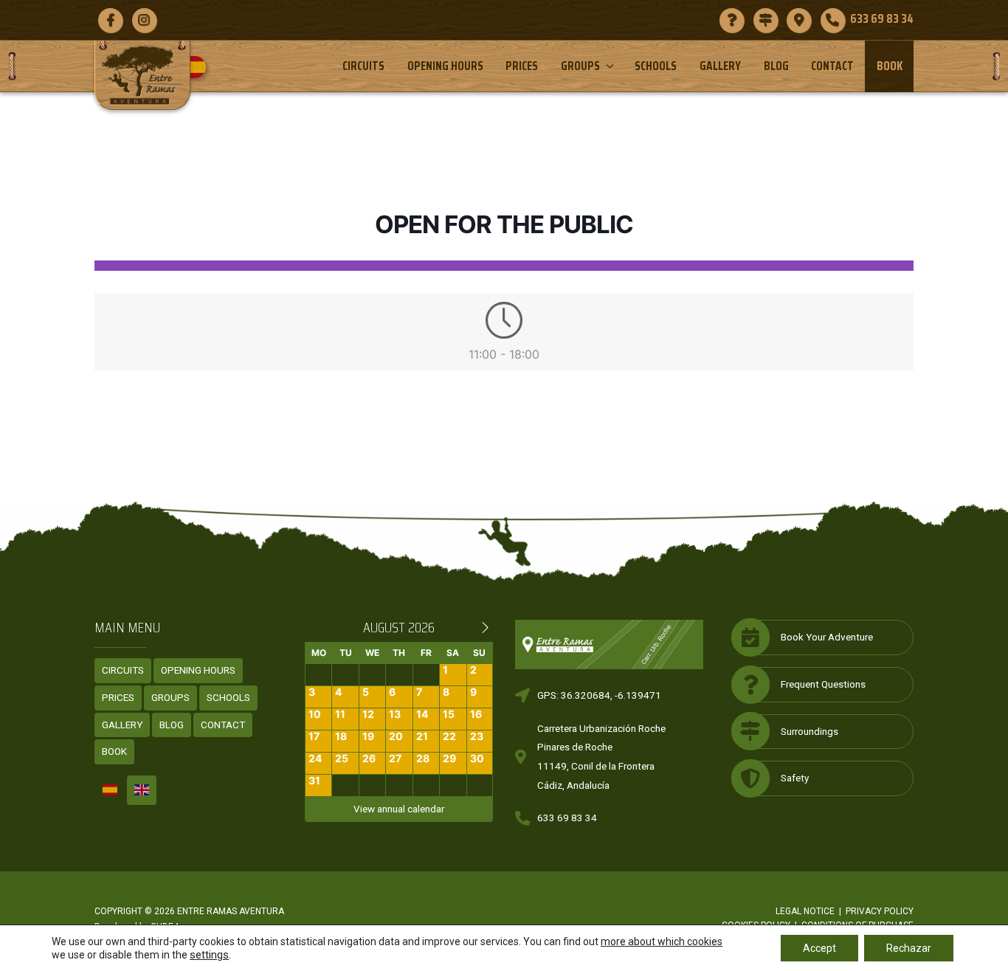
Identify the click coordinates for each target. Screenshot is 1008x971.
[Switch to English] (141, 790)
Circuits (363, 65)
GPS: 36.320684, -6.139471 (599, 695)
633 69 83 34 (567, 817)
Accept (819, 948)
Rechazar (908, 948)
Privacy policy (880, 911)
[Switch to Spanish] (200, 67)
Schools (656, 65)
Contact (832, 65)
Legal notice (805, 911)
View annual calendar (398, 809)
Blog (776, 65)
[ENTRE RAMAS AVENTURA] (142, 75)
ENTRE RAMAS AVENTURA (230, 911)
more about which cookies (661, 941)
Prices (521, 65)
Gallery (720, 65)
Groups (580, 65)
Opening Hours (445, 65)
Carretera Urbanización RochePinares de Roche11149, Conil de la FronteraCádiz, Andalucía (601, 756)
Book (889, 65)
